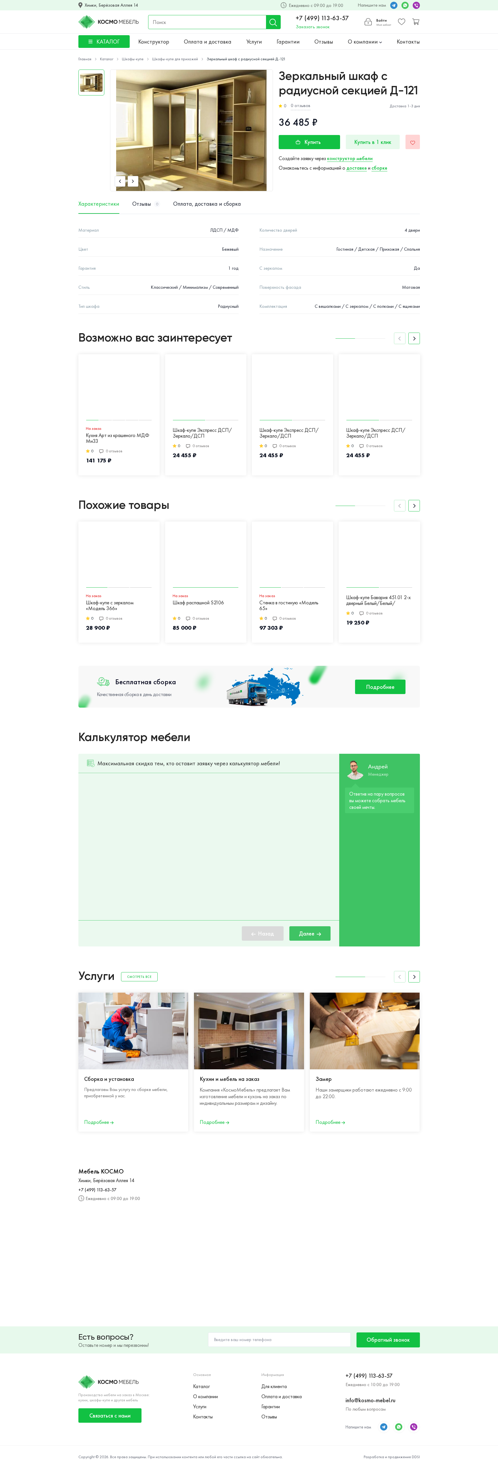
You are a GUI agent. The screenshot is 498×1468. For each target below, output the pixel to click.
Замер (324, 1079)
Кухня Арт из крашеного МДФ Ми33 (117, 438)
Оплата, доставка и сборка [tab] (207, 203)
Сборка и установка (109, 1079)
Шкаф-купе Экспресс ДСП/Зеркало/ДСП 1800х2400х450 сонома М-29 (292, 433)
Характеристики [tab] (98, 203)
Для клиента (274, 1386)
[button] (120, 181)
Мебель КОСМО (101, 1171)
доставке (356, 167)
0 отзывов (300, 105)
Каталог (201, 1386)
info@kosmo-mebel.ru (370, 1400)
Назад (266, 933)
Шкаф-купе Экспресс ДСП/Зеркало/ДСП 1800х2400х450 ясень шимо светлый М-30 (203, 433)
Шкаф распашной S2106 (198, 603)
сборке (379, 167)
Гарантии (288, 41)
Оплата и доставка (207, 41)
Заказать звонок (313, 27)
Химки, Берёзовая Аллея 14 (111, 5)
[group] (191, 130)
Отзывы (323, 41)
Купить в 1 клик (372, 142)
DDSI (416, 1456)
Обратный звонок (388, 1339)
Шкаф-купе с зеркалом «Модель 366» (109, 606)
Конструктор (153, 41)
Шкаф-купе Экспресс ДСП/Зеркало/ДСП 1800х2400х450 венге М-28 (376, 433)
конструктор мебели (350, 158)
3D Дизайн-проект (453, 1079)
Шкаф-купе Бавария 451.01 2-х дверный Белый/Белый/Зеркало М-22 (378, 601)
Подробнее (380, 687)
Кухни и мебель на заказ (229, 1079)
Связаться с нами (110, 1415)
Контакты (408, 41)
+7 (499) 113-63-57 (322, 18)
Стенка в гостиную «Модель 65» (288, 606)
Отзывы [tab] (145, 203)
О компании (363, 41)
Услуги (254, 41)
